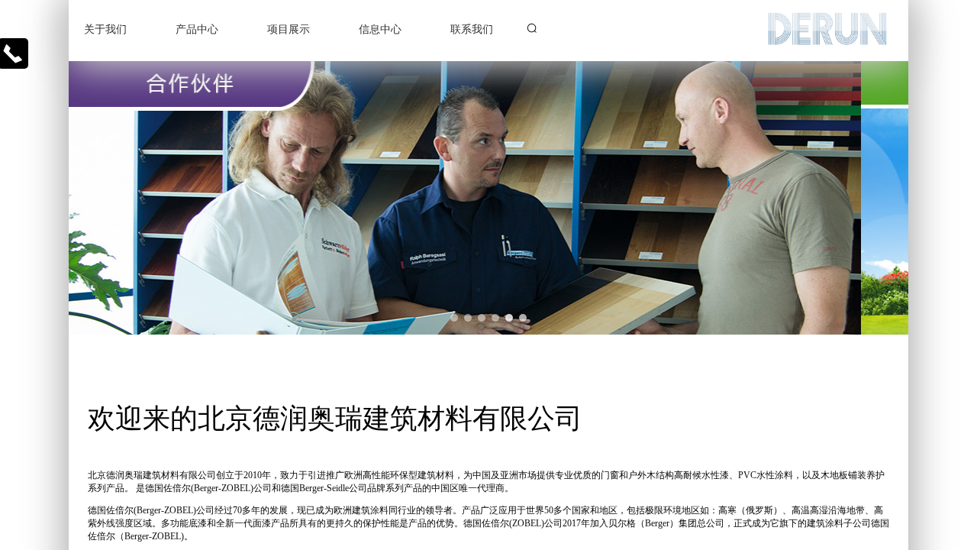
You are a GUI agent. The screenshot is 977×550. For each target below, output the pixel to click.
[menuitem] (114, 31)
